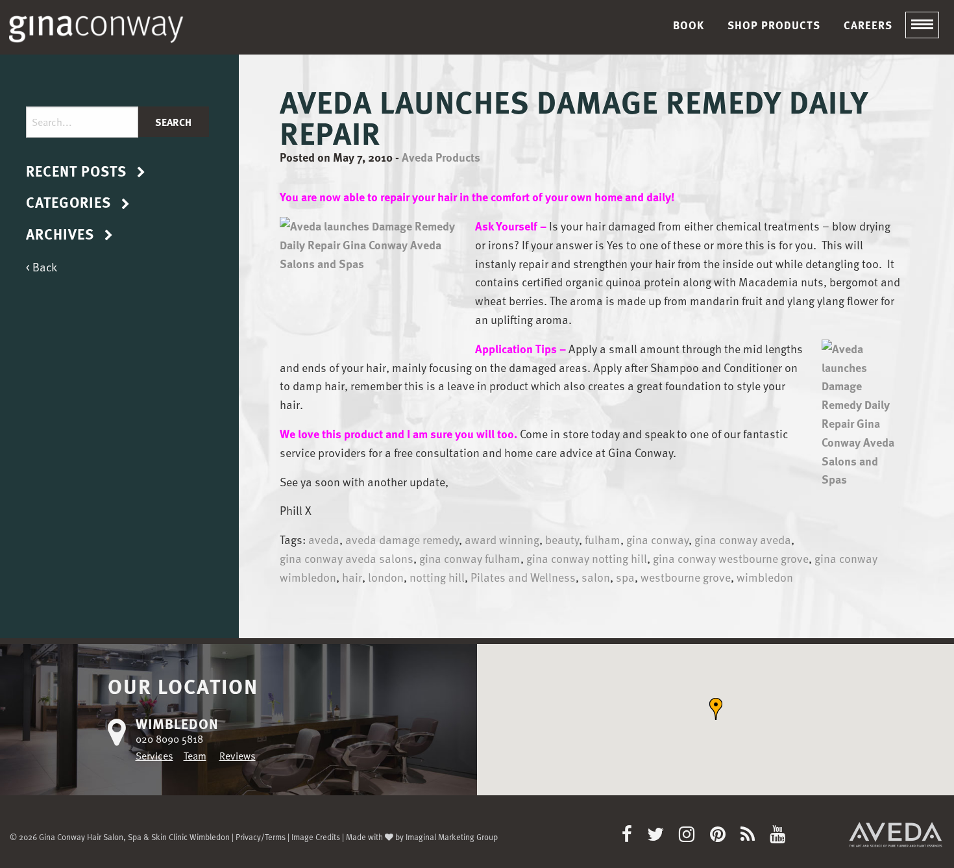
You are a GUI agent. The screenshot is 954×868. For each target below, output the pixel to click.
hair (352, 577)
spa (625, 577)
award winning (502, 539)
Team (195, 755)
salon (595, 577)
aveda (323, 539)
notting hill (437, 577)
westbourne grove (686, 577)
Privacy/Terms (261, 836)
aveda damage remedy (402, 539)
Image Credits (315, 836)
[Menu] (922, 25)
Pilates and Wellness (523, 577)
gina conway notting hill (586, 558)
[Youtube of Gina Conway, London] (777, 837)
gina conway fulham (469, 558)
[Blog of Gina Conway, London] (753, 837)
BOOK (688, 25)
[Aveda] (895, 833)
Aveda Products (441, 157)
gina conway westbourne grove (731, 558)
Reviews (237, 755)
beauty (562, 539)
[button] (715, 709)
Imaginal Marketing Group (452, 836)
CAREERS (868, 25)
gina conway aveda (742, 539)
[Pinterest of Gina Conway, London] (724, 837)
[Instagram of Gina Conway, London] (693, 837)
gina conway (657, 539)
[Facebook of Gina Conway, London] (633, 837)
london (386, 577)
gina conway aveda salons (346, 558)
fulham (602, 539)
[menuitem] (689, 25)
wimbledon (765, 577)
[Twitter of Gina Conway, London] (661, 837)
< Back (41, 266)
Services (154, 755)
